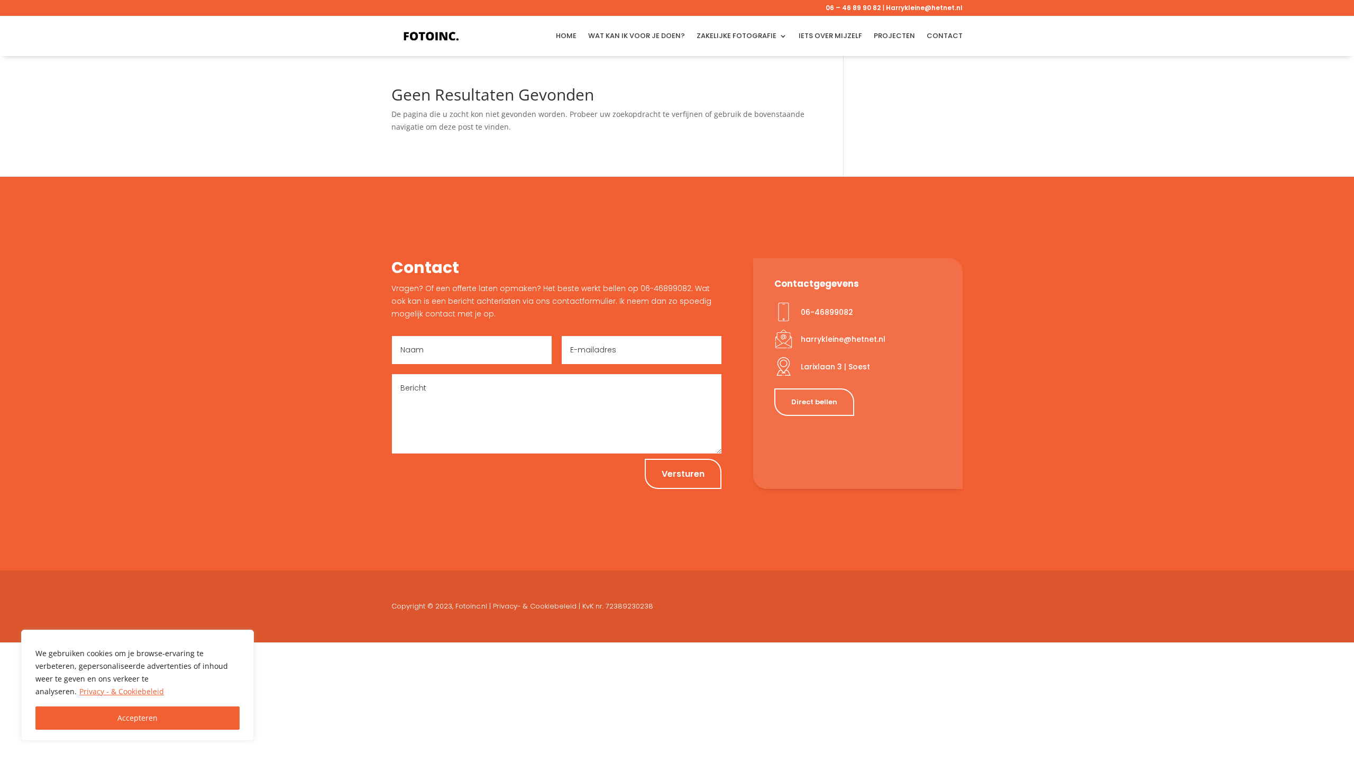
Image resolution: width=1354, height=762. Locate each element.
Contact (945, 36)
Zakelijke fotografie (736, 36)
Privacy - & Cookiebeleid (121, 691)
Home (566, 36)
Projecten (894, 36)
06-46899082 (827, 312)
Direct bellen (814, 402)
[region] (137, 685)
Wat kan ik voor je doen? (636, 36)
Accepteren (137, 718)
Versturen (683, 474)
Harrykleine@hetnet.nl (924, 7)
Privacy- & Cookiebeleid (535, 606)
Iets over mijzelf (830, 36)
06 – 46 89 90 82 (853, 7)
